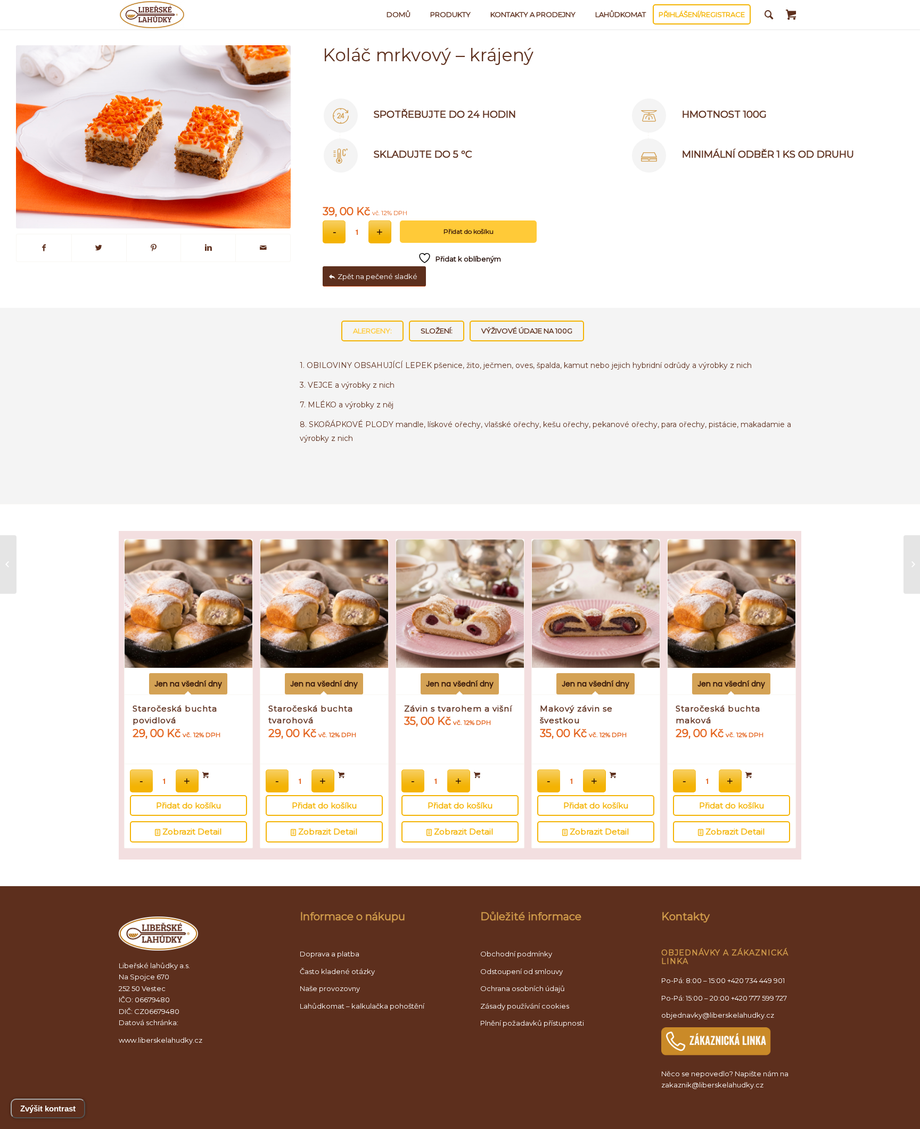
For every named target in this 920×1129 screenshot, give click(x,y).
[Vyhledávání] (769, 14)
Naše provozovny (330, 988)
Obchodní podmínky (516, 954)
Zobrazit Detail (190, 832)
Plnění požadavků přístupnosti (532, 1023)
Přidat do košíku (468, 231)
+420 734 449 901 (756, 980)
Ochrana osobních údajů (522, 988)
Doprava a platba (329, 954)
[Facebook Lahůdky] (44, 247)
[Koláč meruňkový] (8, 564)
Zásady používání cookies (524, 1006)
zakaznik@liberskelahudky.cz (712, 1085)
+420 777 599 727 (759, 998)
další (780, 654)
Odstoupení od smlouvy (521, 971)
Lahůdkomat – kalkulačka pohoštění (362, 1006)
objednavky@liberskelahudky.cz (717, 1015)
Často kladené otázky (337, 971)
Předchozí (140, 654)
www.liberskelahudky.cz (160, 1040)
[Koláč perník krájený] (911, 564)
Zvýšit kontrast (48, 1108)
